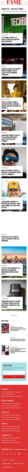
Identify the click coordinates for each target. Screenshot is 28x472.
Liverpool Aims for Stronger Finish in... (10, 405)
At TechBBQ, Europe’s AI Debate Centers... (10, 403)
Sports (3, 66)
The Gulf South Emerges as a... (8, 394)
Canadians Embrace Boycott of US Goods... (11, 392)
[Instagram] (7, 454)
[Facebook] (3, 454)
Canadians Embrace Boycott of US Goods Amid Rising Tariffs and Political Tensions (10, 138)
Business (3, 132)
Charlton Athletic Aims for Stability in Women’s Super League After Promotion (18, 329)
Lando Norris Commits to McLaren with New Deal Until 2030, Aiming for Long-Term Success (11, 205)
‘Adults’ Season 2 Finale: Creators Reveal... (11, 407)
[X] (15, 454)
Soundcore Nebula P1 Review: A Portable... (11, 442)
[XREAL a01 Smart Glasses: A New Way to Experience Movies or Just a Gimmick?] (14, 162)
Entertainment (5, 99)
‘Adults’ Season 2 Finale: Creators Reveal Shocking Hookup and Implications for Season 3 (11, 105)
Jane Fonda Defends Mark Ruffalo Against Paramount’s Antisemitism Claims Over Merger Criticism (18, 351)
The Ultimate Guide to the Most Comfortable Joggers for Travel (17, 339)
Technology (5, 167)
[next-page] (5, 358)
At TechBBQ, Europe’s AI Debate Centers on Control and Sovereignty (10, 39)
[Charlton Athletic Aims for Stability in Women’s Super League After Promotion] (5, 328)
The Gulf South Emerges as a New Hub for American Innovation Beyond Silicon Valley (10, 271)
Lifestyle (4, 234)
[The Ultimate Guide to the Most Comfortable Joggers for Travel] (5, 339)
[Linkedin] (11, 454)
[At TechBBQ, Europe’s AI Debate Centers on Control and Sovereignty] (14, 29)
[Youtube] (19, 454)
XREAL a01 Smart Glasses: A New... (8, 440)
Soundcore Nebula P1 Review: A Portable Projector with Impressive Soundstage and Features (11, 304)
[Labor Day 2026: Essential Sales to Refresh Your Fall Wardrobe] (14, 229)
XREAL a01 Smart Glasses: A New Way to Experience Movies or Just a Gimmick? (11, 172)
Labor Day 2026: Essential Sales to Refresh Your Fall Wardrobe (10, 239)
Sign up (14, 376)
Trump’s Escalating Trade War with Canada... (11, 396)
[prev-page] (2, 358)
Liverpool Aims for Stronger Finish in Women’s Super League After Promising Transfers (11, 72)
